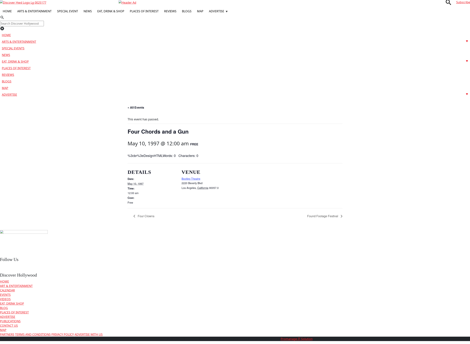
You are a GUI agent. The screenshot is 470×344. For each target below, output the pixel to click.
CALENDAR (7, 290)
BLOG (4, 308)
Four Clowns (145, 216)
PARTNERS (7, 334)
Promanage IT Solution (297, 339)
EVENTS (5, 295)
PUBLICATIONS (10, 321)
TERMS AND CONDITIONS (33, 334)
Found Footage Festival (323, 216)
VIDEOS (5, 299)
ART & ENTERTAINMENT (16, 286)
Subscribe (463, 2)
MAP (3, 330)
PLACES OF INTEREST (14, 312)
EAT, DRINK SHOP (12, 304)
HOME (4, 282)
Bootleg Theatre (191, 178)
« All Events (136, 107)
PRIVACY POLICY (62, 334)
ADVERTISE (7, 317)
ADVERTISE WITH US (89, 334)
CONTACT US (9, 326)
